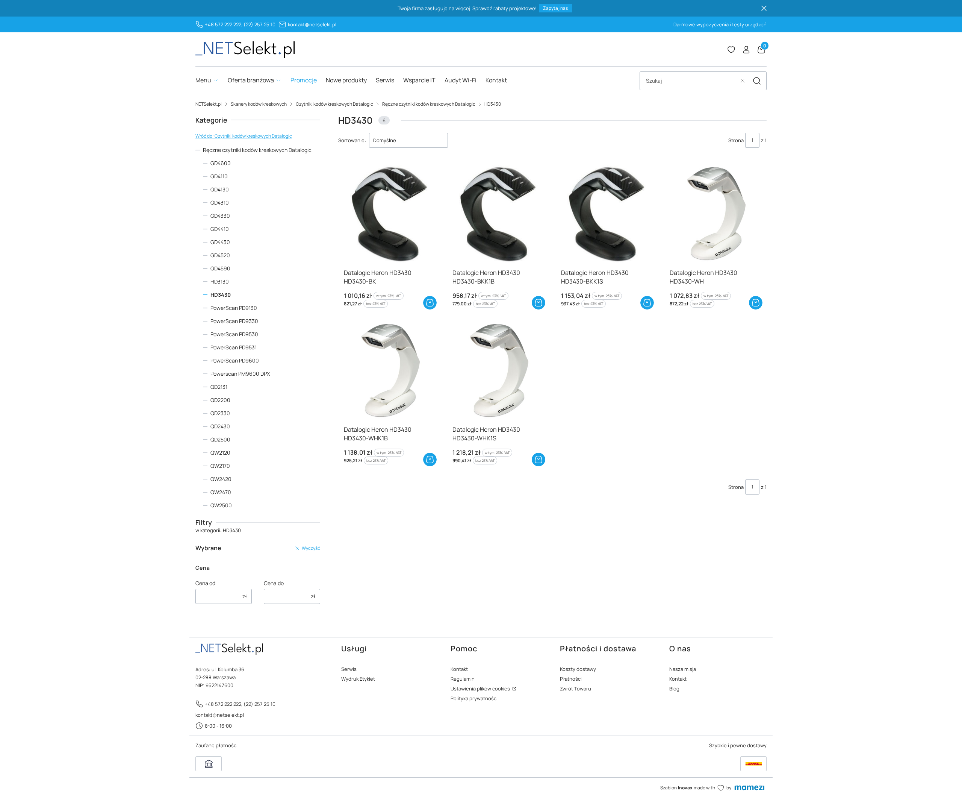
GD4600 (220, 163)
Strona (736, 140)
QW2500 (221, 505)
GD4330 (220, 215)
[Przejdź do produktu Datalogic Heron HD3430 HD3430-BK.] (389, 214)
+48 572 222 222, (223, 24)
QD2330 (220, 413)
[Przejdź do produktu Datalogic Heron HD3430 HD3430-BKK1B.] (498, 214)
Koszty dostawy (578, 669)
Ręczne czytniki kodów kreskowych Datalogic (428, 104)
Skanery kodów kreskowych (259, 104)
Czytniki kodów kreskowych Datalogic (334, 104)
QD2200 (220, 400)
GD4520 (220, 255)
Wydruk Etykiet (358, 678)
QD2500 (220, 439)
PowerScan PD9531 (233, 347)
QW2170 (220, 465)
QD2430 (220, 426)
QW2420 (220, 478)
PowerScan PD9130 (233, 307)
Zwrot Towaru (575, 688)
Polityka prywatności (474, 698)
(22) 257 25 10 (259, 24)
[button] (756, 80)
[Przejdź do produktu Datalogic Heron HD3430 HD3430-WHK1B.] (389, 371)
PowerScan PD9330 (234, 321)
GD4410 (219, 228)
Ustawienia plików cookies (481, 688)
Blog (674, 688)
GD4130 (219, 189)
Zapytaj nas (555, 8)
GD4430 (220, 242)
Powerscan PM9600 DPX (240, 373)
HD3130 (219, 281)
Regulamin (463, 678)
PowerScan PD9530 (234, 334)
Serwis (349, 669)
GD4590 (220, 268)
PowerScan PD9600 (234, 360)
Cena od (205, 583)
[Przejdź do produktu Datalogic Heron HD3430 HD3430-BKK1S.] (606, 214)
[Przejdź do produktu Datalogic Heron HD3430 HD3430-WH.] (715, 214)
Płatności (571, 678)
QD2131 (218, 386)
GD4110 (219, 176)
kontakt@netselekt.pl (312, 24)
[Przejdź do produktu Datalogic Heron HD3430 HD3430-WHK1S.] (498, 371)
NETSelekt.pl (208, 104)
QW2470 (220, 492)
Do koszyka (430, 302)
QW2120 (220, 452)
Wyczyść (311, 548)
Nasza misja (682, 669)
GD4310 (219, 202)
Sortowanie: (352, 140)
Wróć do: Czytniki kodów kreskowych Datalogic (243, 136)
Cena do (274, 583)
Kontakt (459, 669)
